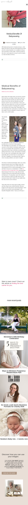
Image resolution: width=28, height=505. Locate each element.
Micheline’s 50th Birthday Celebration (14, 337)
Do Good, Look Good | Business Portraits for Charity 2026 (14, 405)
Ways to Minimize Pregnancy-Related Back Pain (14, 371)
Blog (14, 44)
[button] (27, 4)
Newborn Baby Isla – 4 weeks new (14, 439)
